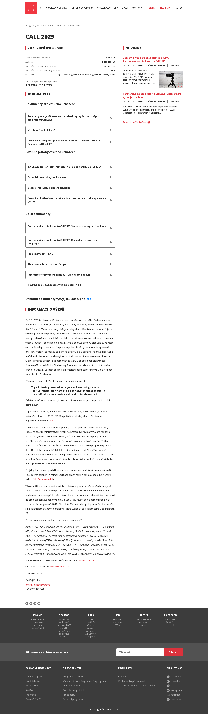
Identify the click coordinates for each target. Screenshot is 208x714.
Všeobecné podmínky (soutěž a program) (84, 681)
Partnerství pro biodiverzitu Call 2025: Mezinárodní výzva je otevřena (152, 95)
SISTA (151, 7)
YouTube (175, 694)
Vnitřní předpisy (71, 685)
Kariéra (29, 690)
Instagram (176, 690)
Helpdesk (165, 7)
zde (88, 299)
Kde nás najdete (34, 676)
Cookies (122, 676)
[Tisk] (39, 604)
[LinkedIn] (35, 604)
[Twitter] (31, 604)
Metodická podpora (82, 7)
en (181, 7)
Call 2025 (174, 65)
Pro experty (69, 694)
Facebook (176, 676)
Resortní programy (73, 699)
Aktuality (129, 65)
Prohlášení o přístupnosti (131, 681)
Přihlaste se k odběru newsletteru (46, 652)
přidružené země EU (42, 479)
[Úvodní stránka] (40, 8)
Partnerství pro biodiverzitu (65, 25)
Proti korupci (32, 685)
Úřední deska (33, 681)
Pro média (31, 694)
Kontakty (137, 7)
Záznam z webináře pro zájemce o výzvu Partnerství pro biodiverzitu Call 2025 (146, 59)
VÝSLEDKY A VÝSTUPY (107, 7)
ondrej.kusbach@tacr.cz (37, 584)
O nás (125, 7)
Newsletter (176, 699)
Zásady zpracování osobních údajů (136, 685)
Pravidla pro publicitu (74, 690)
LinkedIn (175, 681)
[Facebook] (27, 604)
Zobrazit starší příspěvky (134, 122)
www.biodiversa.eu (87, 560)
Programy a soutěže (56, 7)
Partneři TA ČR (33, 699)
